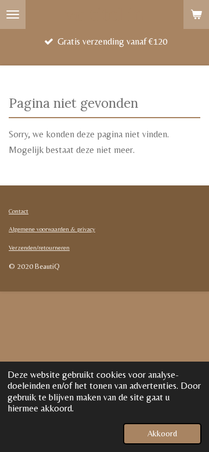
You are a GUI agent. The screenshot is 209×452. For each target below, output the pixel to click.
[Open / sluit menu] (13, 14)
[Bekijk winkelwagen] (196, 14)
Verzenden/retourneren (39, 247)
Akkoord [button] (162, 433)
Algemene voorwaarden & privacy (52, 228)
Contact (18, 210)
